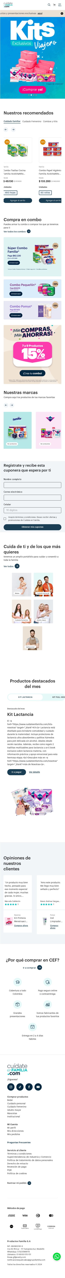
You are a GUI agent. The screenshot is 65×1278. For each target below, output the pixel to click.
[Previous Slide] (5, 129)
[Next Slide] (13, 129)
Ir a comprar (29, 968)
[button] (49, 5)
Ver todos (8, 566)
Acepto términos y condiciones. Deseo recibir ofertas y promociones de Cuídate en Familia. (32, 518)
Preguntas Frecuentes (19, 1142)
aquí (23, 13)
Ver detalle (34, 772)
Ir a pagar (17, 772)
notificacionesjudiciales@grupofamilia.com (26, 1260)
